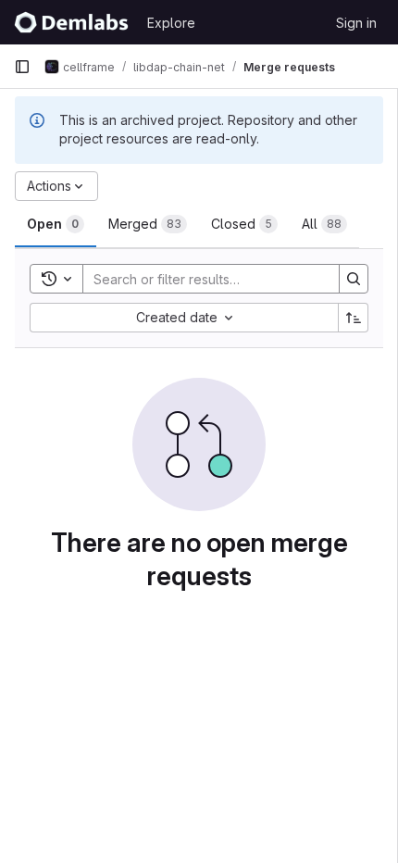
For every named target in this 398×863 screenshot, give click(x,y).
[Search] (353, 279)
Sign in (356, 23)
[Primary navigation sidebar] (22, 66)
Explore (171, 23)
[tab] (55, 224)
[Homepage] (71, 22)
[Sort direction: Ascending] (353, 317)
